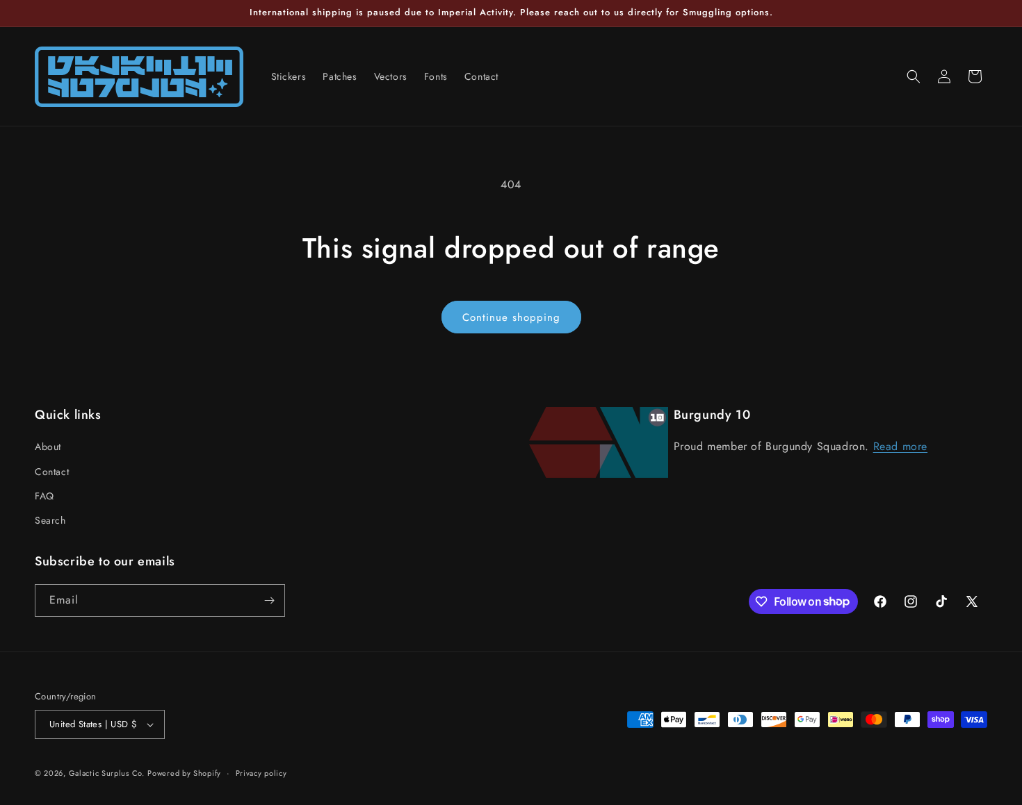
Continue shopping (511, 317)
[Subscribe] (269, 600)
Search (50, 520)
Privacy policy (261, 773)
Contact (52, 472)
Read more (900, 446)
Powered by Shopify (184, 773)
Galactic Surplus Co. (107, 773)
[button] (913, 76)
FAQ (44, 496)
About (48, 447)
